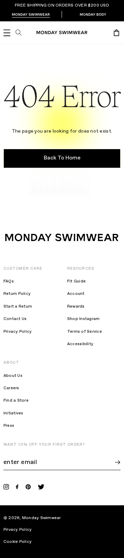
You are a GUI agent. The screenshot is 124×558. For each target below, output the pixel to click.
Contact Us (15, 319)
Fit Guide (76, 281)
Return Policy (17, 294)
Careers (11, 388)
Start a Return (17, 306)
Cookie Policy (22, 541)
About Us (12, 376)
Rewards (76, 306)
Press (8, 425)
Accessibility (80, 344)
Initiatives (13, 413)
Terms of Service (84, 331)
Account (76, 294)
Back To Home (62, 158)
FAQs (8, 281)
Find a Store (16, 400)
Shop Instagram (83, 319)
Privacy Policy (17, 331)
